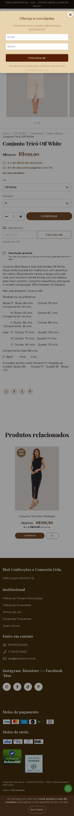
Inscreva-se (37, 58)
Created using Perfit (37, 70)
